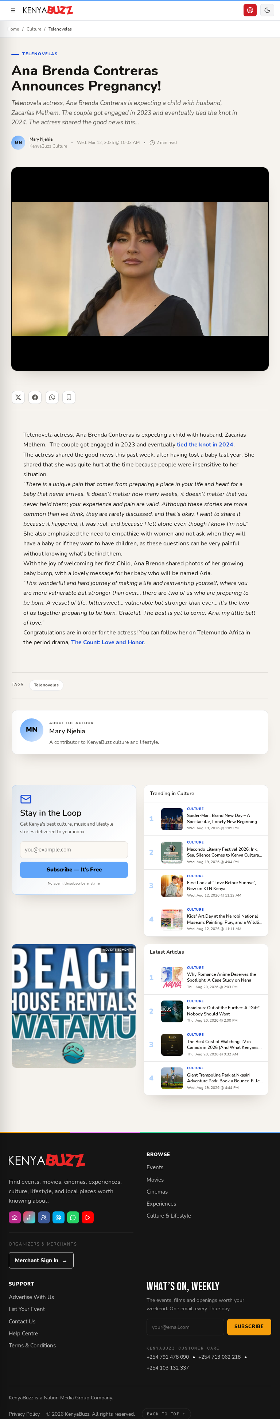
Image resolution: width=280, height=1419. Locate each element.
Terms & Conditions (32, 1345)
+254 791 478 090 (168, 1357)
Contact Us (22, 1321)
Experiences (161, 1203)
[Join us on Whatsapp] (73, 1217)
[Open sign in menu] (250, 10)
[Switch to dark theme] (267, 10)
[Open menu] (13, 10)
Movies (155, 1179)
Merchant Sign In (41, 1260)
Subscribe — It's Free (74, 869)
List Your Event (27, 1309)
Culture (34, 29)
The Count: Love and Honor (107, 642)
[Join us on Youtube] (88, 1217)
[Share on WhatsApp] (52, 397)
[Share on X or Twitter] (18, 397)
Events (155, 1167)
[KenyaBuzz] (48, 10)
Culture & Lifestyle (169, 1215)
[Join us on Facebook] (44, 1217)
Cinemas (157, 1191)
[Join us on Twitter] (58, 1217)
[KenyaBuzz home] (47, 1160)
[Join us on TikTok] (29, 1217)
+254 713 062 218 (219, 1357)
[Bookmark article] (68, 397)
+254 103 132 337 (168, 1367)
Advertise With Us (31, 1297)
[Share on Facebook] (35, 397)
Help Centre (23, 1333)
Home (13, 29)
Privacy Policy (24, 1414)
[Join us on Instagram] (15, 1217)
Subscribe (249, 1326)
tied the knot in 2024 (205, 445)
